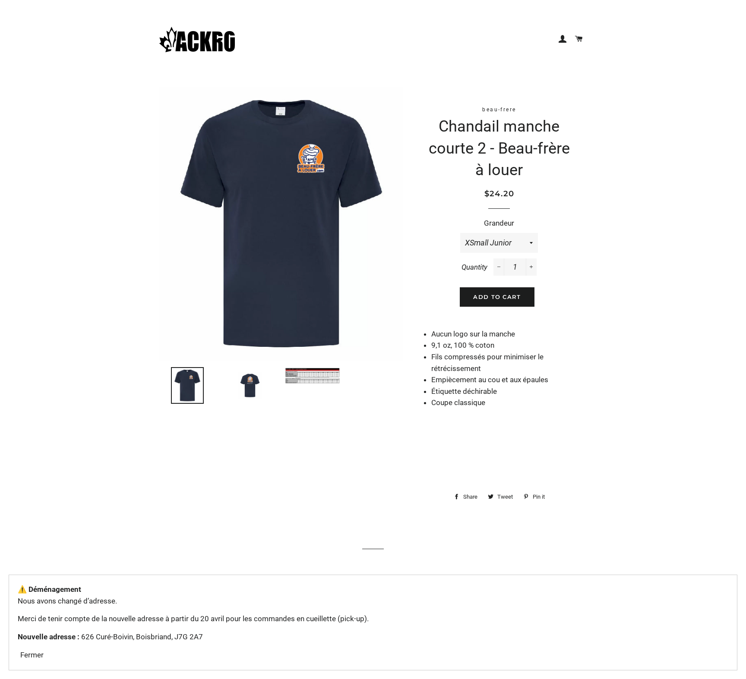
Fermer (32, 655)
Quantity (474, 267)
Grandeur (499, 223)
